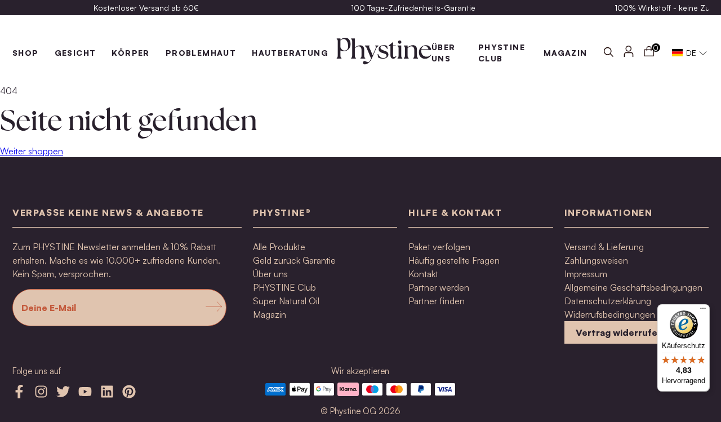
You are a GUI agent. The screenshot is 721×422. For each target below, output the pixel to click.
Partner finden (436, 300)
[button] (690, 53)
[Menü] (703, 311)
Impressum (585, 273)
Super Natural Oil (286, 300)
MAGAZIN (566, 52)
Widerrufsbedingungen (609, 314)
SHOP (25, 52)
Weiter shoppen (31, 151)
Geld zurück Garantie (294, 260)
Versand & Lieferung (604, 246)
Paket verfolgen (439, 246)
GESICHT (75, 52)
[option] (145, 8)
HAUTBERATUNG (290, 52)
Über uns (270, 273)
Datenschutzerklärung (607, 300)
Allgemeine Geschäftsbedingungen (633, 287)
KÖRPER (130, 52)
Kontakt (423, 273)
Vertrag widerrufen (619, 332)
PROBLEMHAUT (201, 52)
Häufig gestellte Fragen (454, 260)
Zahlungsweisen (596, 260)
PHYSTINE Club (284, 287)
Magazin (269, 314)
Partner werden (438, 287)
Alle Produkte (279, 246)
